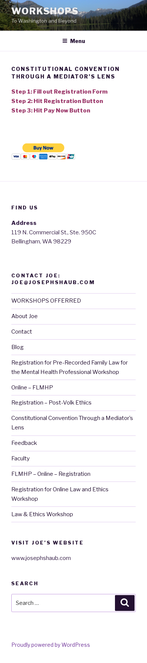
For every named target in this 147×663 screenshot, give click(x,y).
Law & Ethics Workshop (42, 514)
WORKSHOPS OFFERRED (46, 300)
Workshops (45, 11)
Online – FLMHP (32, 387)
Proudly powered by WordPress (50, 644)
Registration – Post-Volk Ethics (51, 402)
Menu (77, 41)
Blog (17, 347)
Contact (21, 331)
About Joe (24, 316)
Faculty (20, 458)
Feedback (24, 443)
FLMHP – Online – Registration (50, 474)
